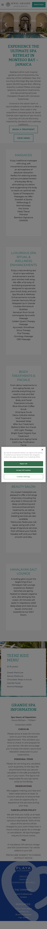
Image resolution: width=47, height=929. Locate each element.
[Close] (42, 449)
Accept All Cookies (23, 470)
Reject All (23, 463)
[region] (23, 464)
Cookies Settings (23, 476)
